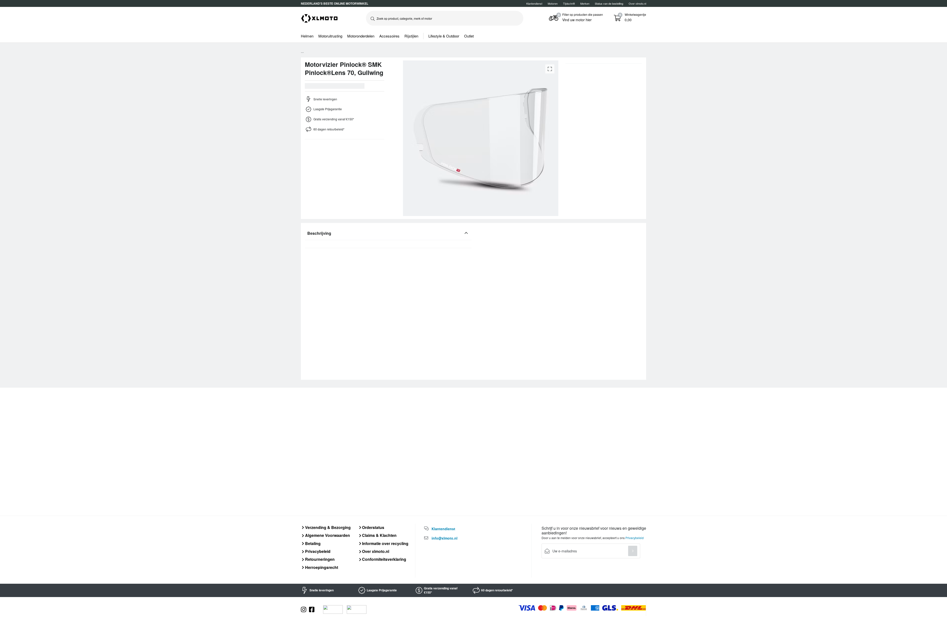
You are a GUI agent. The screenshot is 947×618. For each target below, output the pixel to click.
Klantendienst (534, 3)
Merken (584, 3)
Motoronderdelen (360, 35)
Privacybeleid (317, 551)
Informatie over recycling (384, 543)
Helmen (307, 35)
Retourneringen (319, 559)
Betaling (312, 543)
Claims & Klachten (379, 535)
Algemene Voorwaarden (327, 535)
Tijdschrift (569, 3)
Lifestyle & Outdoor (443, 35)
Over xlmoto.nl (637, 3)
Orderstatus (372, 527)
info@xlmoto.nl (444, 538)
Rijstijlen (411, 35)
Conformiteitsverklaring (383, 559)
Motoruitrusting (330, 35)
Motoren (553, 3)
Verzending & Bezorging (327, 527)
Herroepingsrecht (321, 567)
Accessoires (389, 35)
